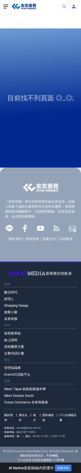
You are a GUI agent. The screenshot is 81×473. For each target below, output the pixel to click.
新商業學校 (12, 333)
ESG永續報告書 (68, 417)
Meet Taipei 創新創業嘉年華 (25, 389)
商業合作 (49, 239)
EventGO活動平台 (17, 374)
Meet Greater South (19, 396)
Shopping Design (16, 306)
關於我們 (15, 239)
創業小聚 (10, 312)
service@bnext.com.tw (29, 427)
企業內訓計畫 (14, 353)
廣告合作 (23, 417)
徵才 (34, 417)
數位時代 (10, 292)
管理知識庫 (12, 368)
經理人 (9, 299)
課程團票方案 (14, 347)
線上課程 (10, 340)
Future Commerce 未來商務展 (26, 402)
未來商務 (10, 319)
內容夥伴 (65, 239)
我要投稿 (32, 239)
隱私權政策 (48, 417)
